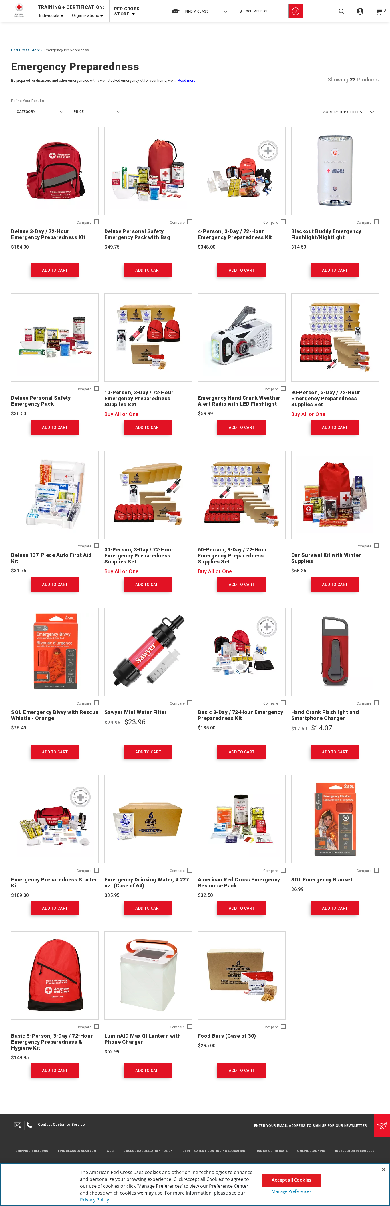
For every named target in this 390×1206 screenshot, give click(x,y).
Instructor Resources (355, 1151)
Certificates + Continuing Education (214, 1151)
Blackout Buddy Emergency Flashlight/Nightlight (326, 234)
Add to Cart (55, 270)
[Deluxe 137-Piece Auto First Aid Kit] (54, 495)
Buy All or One (121, 414)
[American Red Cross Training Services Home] (19, 10)
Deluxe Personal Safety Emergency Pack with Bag (137, 234)
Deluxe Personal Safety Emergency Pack (41, 401)
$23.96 (134, 722)
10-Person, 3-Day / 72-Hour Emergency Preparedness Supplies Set (139, 398)
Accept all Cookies (291, 1180)
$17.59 (299, 728)
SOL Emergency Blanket (322, 880)
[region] (195, 1184)
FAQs (110, 1151)
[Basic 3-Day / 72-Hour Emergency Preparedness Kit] (241, 652)
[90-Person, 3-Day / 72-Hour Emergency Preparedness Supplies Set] (335, 337)
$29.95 (112, 722)
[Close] (383, 1169)
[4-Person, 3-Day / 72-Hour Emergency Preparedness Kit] (241, 171)
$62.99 (111, 1051)
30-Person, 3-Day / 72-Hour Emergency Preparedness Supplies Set (139, 556)
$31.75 (18, 570)
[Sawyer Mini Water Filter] (148, 652)
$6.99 (297, 889)
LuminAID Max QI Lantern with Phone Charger (142, 1039)
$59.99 (205, 413)
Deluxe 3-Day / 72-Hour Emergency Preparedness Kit (48, 234)
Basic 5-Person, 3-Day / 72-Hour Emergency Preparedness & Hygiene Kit (52, 1042)
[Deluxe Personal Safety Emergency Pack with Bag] (148, 171)
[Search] (341, 15)
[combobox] (200, 11)
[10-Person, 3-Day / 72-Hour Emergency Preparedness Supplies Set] (148, 337)
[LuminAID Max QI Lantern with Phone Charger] (148, 975)
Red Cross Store (25, 50)
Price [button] (79, 112)
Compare (84, 222)
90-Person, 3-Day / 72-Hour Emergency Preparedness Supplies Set (326, 398)
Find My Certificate (271, 1151)
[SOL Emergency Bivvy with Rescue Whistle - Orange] (54, 652)
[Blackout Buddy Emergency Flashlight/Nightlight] (335, 171)
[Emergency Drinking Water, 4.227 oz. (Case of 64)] (148, 819)
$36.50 (18, 413)
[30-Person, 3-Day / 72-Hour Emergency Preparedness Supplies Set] (148, 495)
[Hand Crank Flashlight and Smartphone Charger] (335, 652)
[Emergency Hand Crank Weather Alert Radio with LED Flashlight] (241, 337)
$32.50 (205, 895)
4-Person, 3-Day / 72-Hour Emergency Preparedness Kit (235, 234)
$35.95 (111, 895)
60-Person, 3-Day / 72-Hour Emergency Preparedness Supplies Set (232, 556)
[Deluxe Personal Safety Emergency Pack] (54, 337)
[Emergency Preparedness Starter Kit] (54, 819)
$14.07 (321, 728)
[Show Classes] (296, 11)
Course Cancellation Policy (148, 1151)
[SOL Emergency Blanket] (335, 819)
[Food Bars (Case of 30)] (241, 975)
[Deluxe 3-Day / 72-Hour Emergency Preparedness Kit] (54, 171)
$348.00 (207, 247)
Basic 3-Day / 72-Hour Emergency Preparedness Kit (240, 715)
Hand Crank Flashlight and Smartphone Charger (325, 715)
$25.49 (18, 728)
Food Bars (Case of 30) (227, 1036)
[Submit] (382, 1125)
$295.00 (207, 1045)
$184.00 (20, 247)
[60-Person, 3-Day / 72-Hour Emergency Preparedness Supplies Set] (241, 495)
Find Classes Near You (77, 1151)
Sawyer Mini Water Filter (135, 712)
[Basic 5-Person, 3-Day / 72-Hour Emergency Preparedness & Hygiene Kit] (54, 975)
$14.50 (298, 247)
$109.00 (20, 895)
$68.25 (298, 570)
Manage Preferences (291, 1191)
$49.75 (111, 247)
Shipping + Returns (31, 1151)
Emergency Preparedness (66, 50)
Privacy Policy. (95, 1200)
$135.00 (207, 728)
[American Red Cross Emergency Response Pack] (241, 819)
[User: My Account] (360, 14)
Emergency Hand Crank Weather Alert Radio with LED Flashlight (239, 401)
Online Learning (311, 1151)
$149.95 (20, 1057)
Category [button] (26, 112)
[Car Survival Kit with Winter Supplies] (335, 495)
